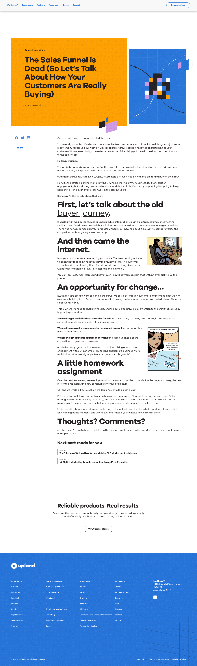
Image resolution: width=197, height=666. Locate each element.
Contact (118, 615)
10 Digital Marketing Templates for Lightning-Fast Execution (94, 462)
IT (46, 603)
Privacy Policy (140, 659)
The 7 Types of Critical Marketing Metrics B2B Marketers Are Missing (98, 453)
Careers (83, 598)
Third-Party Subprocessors (158, 659)
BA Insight (15, 592)
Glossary (118, 609)
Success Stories (121, 592)
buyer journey (83, 213)
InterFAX (15, 598)
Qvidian (14, 609)
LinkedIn (155, 597)
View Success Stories (98, 529)
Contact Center (53, 592)
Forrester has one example (107, 268)
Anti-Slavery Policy (179, 659)
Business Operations (55, 586)
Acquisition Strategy (89, 626)
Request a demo (178, 5)
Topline (19, 147)
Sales (48, 626)
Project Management (55, 620)
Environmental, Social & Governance (96, 615)
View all (14, 626)
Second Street (17, 620)
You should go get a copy (122, 390)
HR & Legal (50, 598)
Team (82, 592)
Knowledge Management (57, 609)
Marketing (50, 615)
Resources (53, 5)
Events (117, 586)
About (83, 586)
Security (84, 603)
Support (118, 620)
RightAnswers (17, 615)
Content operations (35, 50)
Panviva (14, 603)
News (116, 603)
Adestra (14, 586)
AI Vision (84, 609)
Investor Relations (88, 620)
